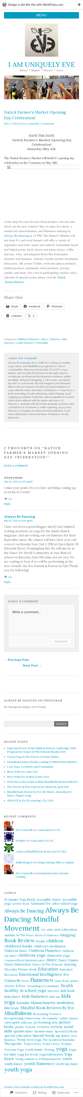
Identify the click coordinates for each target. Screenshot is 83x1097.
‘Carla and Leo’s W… (49, 830)
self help (56, 1027)
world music (34, 1049)
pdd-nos (26, 1022)
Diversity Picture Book (20, 969)
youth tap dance (66, 1064)
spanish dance (23, 1031)
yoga (61, 1049)
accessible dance (49, 899)
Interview (53, 991)
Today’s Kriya (51, 1044)
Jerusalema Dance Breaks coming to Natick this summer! (42, 762)
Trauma (66, 1044)
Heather (21, 840)
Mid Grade (11, 1008)
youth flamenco (25, 342)
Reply (7, 504)
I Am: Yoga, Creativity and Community (30, 766)
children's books (18, 946)
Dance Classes (68, 960)
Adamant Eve (41, 903)
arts (50, 929)
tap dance (63, 1036)
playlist (19, 1027)
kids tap (54, 996)
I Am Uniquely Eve (41, 64)
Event (25, 981)
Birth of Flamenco (47, 935)
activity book (20, 903)
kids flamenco (35, 996)
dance (44, 339)
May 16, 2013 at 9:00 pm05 (18, 481)
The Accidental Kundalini (59, 1040)
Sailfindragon (24, 862)
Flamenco (55, 339)
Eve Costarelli (29, 123)
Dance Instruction (17, 964)
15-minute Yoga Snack (19, 899)
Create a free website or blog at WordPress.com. (34, 1087)
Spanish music (43, 1031)
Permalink (42, 342)
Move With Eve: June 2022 (22, 771)
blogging (68, 935)
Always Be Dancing (16, 235)
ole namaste (50, 1018)
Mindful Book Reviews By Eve (47, 1007)
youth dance (13, 1064)
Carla (19, 851)
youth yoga (18, 1069)
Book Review (19, 940)
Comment (61, 641)
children (54, 941)
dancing (70, 964)
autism (9, 935)
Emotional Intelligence (40, 974)
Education (48, 969)
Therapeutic (13, 1044)
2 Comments (46, 123)
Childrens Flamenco (28, 339)
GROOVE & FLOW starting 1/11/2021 (30, 800)
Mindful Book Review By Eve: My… (47, 851)
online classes (68, 1018)
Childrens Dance (15, 951)
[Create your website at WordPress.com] (41, 4)
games (74, 981)
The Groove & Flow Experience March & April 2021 (38, 787)
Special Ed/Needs (66, 1031)
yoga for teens (27, 1054)
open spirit (12, 1022)
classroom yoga (58, 955)
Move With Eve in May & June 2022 (28, 777)
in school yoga (33, 990)
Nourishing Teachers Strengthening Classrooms (32, 1016)
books (40, 941)
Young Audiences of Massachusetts (38, 1059)
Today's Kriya (32, 1044)
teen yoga (34, 1040)
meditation (65, 1003)
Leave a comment (16, 465)
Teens (21, 1040)
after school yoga (64, 903)
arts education (65, 929)
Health (67, 985)
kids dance (12, 996)
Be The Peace (25, 935)
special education (17, 1036)
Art (43, 929)
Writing (49, 1049)
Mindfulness (18, 1013)
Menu (41, 15)
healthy (11, 990)
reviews (43, 1027)
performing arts (45, 1022)
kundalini (23, 1003)
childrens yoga (31, 955)
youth (67, 1059)
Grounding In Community (43, 986)
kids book (68, 991)
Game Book (62, 981)
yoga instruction (51, 1054)
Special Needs (43, 1035)
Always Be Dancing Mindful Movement (41, 919)
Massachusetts (43, 1003)
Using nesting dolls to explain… (56, 862)
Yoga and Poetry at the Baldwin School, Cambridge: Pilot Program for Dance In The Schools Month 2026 (41, 750)
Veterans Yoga (14, 1049)
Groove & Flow (15, 986)
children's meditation (50, 946)
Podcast (30, 1027)
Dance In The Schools (47, 964)
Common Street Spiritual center (24, 960)
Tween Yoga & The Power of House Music (33, 757)
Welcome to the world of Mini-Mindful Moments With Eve (42, 782)
